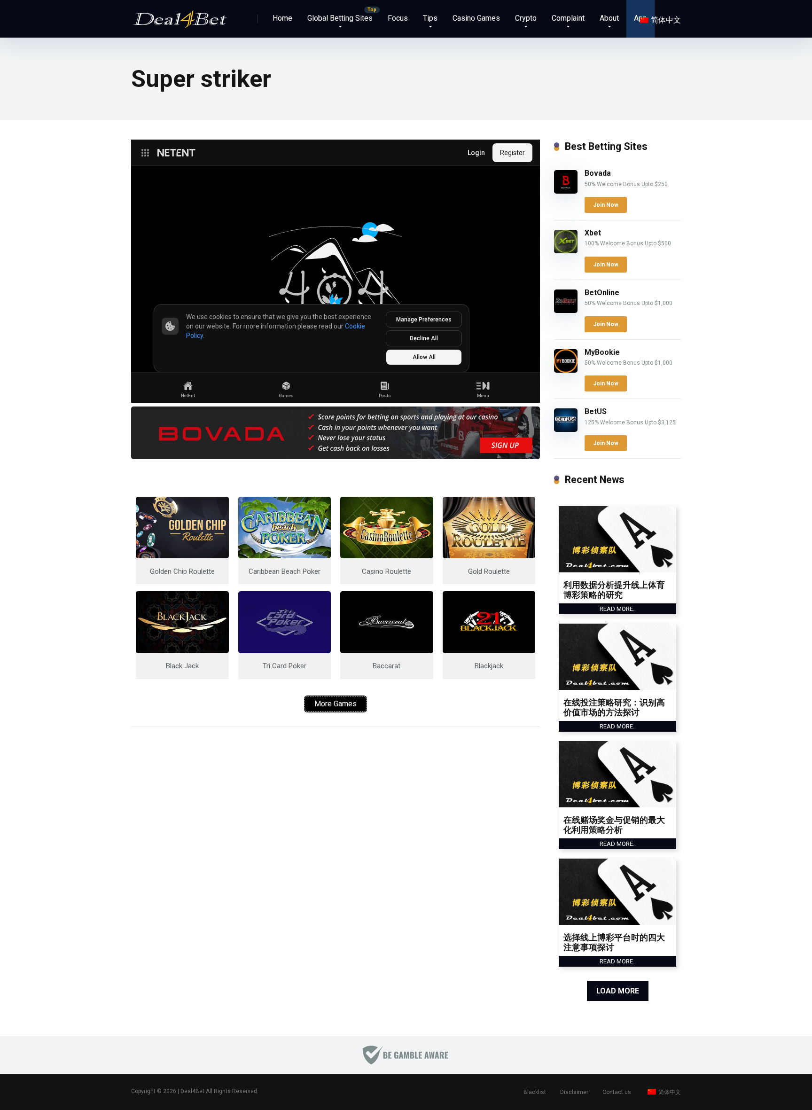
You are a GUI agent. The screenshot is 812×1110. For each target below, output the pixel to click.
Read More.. (618, 608)
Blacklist (534, 1092)
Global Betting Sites (340, 18)
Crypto (526, 18)
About (609, 18)
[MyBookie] (566, 370)
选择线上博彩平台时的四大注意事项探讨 (614, 942)
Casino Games (476, 18)
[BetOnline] (566, 310)
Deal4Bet (192, 1091)
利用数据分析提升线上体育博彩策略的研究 (614, 590)
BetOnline (602, 292)
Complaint (568, 18)
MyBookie (602, 352)
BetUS (596, 411)
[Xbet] (566, 250)
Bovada (598, 173)
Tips (430, 18)
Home (282, 18)
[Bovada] (566, 191)
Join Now (605, 205)
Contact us (616, 1092)
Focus (398, 18)
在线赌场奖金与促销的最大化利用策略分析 (614, 825)
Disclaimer (574, 1092)
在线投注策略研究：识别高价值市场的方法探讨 (614, 707)
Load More (617, 990)
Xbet (593, 232)
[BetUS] (566, 429)
